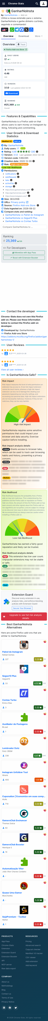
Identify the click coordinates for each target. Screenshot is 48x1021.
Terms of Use (7, 998)
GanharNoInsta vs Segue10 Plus (21, 218)
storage (8, 186)
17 (18, 148)
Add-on (24, 15)
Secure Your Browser (22, 608)
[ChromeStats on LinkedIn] (4, 1007)
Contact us (6, 994)
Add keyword (31, 965)
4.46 (23, 151)
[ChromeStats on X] (15, 1007)
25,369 (14, 241)
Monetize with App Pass (25, 252)
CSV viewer (31, 957)
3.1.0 (15, 154)
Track (22, 44)
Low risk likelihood (11, 167)
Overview (8, 36)
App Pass (6, 941)
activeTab (9, 183)
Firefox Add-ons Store (15, 50)
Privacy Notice (8, 1002)
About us (5, 982)
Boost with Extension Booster (25, 258)
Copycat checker (33, 949)
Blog (3, 990)
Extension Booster (9, 956)
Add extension (32, 961)
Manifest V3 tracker (34, 953)
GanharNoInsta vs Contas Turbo (21, 221)
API (3, 961)
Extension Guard (9, 953)
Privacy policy (18, 202)
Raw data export (9, 968)
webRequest (10, 177)
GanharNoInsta (10, 15)
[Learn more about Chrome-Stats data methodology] (38, 205)
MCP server (7, 964)
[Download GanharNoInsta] (24, 89)
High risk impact (19, 164)
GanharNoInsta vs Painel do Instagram (24, 214)
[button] (3, 3)
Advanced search (33, 945)
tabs (7, 180)
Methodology (7, 986)
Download (24, 36)
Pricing (28, 941)
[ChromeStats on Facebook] (9, 1007)
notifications (10, 174)
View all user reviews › (12, 369)
